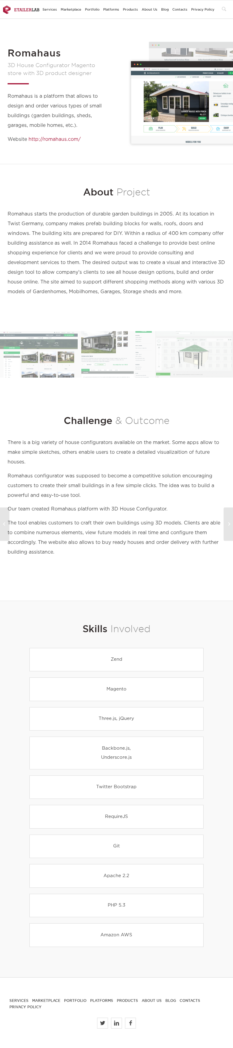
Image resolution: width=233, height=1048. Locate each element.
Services (19, 1000)
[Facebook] (130, 1023)
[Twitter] (102, 1023)
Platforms (101, 1000)
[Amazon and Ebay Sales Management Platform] (228, 524)
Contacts (190, 1000)
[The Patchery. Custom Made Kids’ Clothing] (4, 524)
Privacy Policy (25, 1007)
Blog (170, 1000)
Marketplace (46, 1000)
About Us (152, 1000)
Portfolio (75, 1000)
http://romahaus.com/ (55, 139)
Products (127, 1000)
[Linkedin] (116, 1023)
